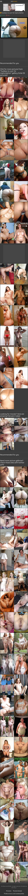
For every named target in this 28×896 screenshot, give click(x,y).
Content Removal (18, 891)
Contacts (9, 891)
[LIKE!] (1, 15)
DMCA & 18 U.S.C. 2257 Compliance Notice (14, 893)
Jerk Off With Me (19, 5)
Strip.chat (18, 10)
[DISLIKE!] (6, 15)
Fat (14, 1)
